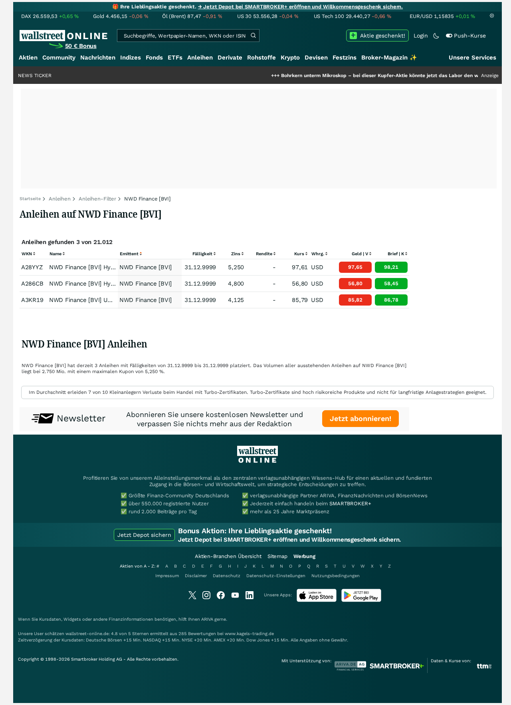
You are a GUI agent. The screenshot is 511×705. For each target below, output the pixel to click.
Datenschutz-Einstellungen (275, 575)
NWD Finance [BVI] (145, 267)
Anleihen (200, 57)
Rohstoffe (261, 57)
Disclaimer (196, 575)
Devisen (316, 57)
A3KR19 (32, 300)
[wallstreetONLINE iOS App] (317, 600)
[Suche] (253, 36)
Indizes (130, 57)
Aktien (28, 57)
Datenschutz (226, 575)
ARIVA (207, 619)
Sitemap (277, 556)
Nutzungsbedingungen (335, 575)
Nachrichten (97, 57)
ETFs (175, 57)
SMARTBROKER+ (350, 503)
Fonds (154, 57)
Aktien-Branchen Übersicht (228, 556)
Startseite (30, 198)
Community (58, 57)
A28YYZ (31, 267)
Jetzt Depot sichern (144, 535)
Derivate (230, 57)
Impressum (167, 575)
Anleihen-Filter (97, 199)
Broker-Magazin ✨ (389, 57)
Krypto (290, 57)
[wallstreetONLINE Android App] (361, 600)
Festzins (345, 57)
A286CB (32, 283)
